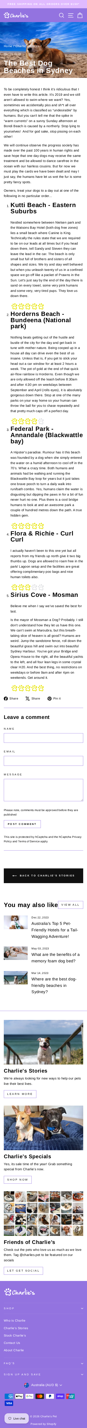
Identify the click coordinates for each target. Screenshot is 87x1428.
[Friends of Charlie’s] (43, 1213)
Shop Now (17, 1179)
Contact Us (12, 1343)
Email (10, 751)
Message (13, 774)
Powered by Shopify (43, 1424)
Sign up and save (22, 1374)
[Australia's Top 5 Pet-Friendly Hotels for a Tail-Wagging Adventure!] (16, 922)
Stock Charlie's (15, 1335)
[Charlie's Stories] (43, 1042)
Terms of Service (29, 841)
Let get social (23, 1270)
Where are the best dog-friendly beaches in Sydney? (54, 985)
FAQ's (9, 1363)
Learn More (20, 1094)
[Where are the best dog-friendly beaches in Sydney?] (16, 977)
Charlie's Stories (27, 46)
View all (70, 904)
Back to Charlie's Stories (47, 875)
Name (9, 728)
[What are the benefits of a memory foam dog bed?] (16, 953)
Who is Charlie (14, 1320)
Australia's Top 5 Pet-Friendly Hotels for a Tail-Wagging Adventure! (54, 930)
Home (8, 46)
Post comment (22, 824)
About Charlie (14, 1350)
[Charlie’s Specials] (43, 1128)
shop (9, 1308)
